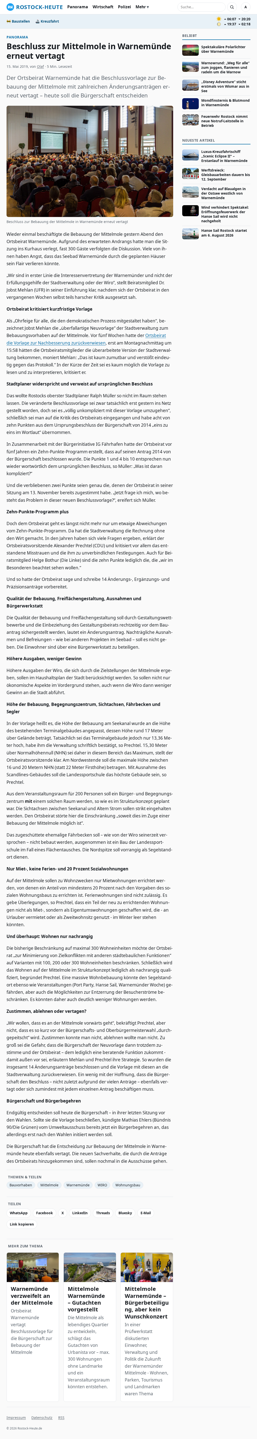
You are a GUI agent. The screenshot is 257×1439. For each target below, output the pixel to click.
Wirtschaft (103, 7)
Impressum (16, 1417)
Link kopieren (22, 1224)
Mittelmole (49, 1185)
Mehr (141, 7)
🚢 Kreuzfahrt (47, 21)
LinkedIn (80, 1212)
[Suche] (232, 7)
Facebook (44, 1212)
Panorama (77, 7)
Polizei (124, 7)
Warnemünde (78, 1185)
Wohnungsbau (127, 1185)
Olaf (40, 66)
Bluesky (125, 1212)
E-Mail (146, 1212)
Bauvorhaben (21, 1185)
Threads (103, 1212)
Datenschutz (41, 1417)
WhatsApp (19, 1212)
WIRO (102, 1185)
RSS (61, 1417)
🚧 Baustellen (18, 21)
